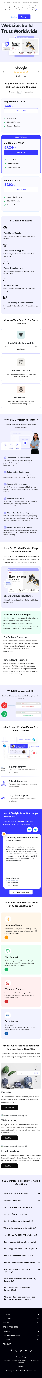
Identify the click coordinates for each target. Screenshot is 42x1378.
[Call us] (6, 937)
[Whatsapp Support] (6, 1001)
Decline (14, 17)
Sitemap (21, 1366)
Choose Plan (21, 111)
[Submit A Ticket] (6, 1033)
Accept (24, 17)
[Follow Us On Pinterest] (21, 1351)
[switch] (19, 92)
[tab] (21, 622)
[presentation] (29, 829)
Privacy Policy (21, 1357)
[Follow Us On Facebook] (11, 1351)
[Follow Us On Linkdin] (26, 1351)
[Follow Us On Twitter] (16, 1351)
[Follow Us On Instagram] (31, 1351)
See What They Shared (21, 892)
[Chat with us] (6, 969)
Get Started (9, 1107)
